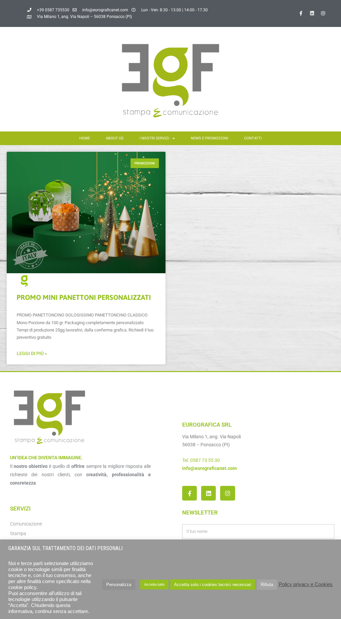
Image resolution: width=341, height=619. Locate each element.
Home (84, 138)
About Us (115, 138)
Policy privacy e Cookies (306, 584)
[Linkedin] (312, 13)
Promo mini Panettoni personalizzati (84, 297)
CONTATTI (253, 138)
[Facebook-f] (301, 13)
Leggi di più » (32, 353)
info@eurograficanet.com (209, 468)
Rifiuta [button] (267, 584)
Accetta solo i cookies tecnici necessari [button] (212, 584)
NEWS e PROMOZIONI (209, 138)
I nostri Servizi (154, 138)
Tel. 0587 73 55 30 (201, 460)
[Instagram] (323, 13)
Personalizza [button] (118, 584)
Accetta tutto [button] (154, 584)
